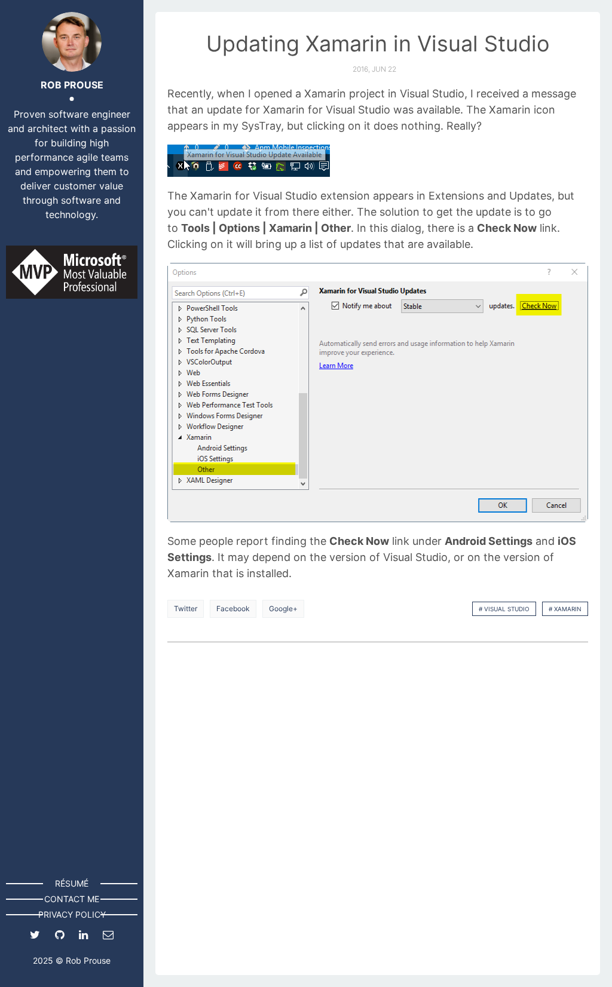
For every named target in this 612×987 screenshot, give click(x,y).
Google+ (283, 608)
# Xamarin (565, 608)
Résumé (71, 883)
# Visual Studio (504, 608)
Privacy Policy (72, 914)
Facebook (233, 608)
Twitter (185, 608)
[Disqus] (377, 809)
